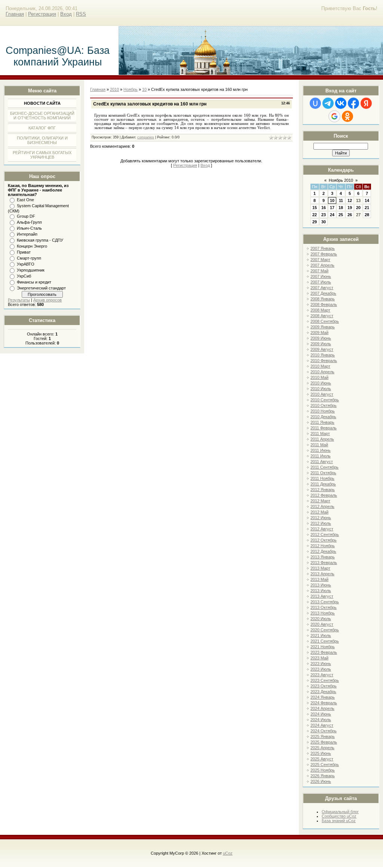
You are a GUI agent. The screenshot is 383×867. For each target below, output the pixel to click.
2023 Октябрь (323, 686)
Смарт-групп (29, 258)
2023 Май (319, 658)
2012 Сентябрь (324, 534)
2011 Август (321, 461)
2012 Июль (320, 523)
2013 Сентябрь (324, 602)
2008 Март (320, 310)
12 (349, 200)
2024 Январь (322, 697)
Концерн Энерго (32, 246)
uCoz (228, 853)
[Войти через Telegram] (328, 103)
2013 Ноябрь (322, 613)
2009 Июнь (320, 338)
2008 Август (321, 315)
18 (340, 207)
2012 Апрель (322, 506)
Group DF (26, 216)
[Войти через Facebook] (353, 103)
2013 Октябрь (323, 607)
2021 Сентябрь (324, 641)
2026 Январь (322, 775)
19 (349, 207)
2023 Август (321, 675)
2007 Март (320, 259)
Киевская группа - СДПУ (40, 240)
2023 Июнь (320, 663)
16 (323, 207)
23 (323, 214)
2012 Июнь (320, 517)
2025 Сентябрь (324, 764)
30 (323, 222)
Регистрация (42, 14)
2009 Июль (320, 343)
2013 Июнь (320, 585)
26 (349, 214)
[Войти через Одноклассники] (347, 116)
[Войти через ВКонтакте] (340, 103)
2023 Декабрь (323, 691)
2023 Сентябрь (324, 680)
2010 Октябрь (323, 405)
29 (314, 222)
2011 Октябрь (323, 473)
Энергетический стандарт (41, 288)
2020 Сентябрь (324, 630)
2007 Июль (320, 282)
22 (314, 214)
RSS (81, 14)
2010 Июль (320, 388)
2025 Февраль (323, 742)
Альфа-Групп (29, 222)
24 (332, 214)
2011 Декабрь (323, 484)
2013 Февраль (323, 562)
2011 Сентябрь (324, 467)
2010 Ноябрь (322, 411)
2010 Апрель (322, 372)
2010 (114, 89)
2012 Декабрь (323, 551)
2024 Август (321, 725)
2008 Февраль (323, 304)
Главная (15, 14)
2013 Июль (320, 590)
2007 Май (319, 271)
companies (145, 137)
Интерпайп (27, 234)
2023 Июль (320, 669)
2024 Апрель (322, 708)
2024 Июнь (320, 714)
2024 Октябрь (323, 731)
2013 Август (321, 596)
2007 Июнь (320, 276)
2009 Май (319, 332)
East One (25, 199)
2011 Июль (320, 456)
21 (367, 207)
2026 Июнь (320, 781)
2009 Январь (322, 327)
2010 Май (319, 377)
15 (314, 207)
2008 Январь (322, 299)
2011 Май (319, 444)
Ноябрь (130, 89)
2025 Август (321, 759)
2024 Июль (320, 719)
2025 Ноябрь (322, 770)
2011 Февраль (323, 428)
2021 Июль (320, 635)
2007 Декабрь (323, 293)
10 (332, 200)
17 (332, 207)
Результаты (19, 300)
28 (367, 214)
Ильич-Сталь (29, 228)
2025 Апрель (322, 747)
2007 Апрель (322, 265)
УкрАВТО (25, 264)
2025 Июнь (320, 753)
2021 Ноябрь (322, 646)
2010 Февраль (323, 360)
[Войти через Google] (334, 116)
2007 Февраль (323, 254)
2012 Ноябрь (322, 545)
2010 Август (321, 394)
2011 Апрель (322, 439)
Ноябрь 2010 (341, 180)
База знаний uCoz (339, 820)
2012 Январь (322, 489)
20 (358, 207)
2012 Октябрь (323, 540)
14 (367, 200)
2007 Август (321, 287)
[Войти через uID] (315, 103)
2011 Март (320, 433)
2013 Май (319, 579)
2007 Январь (322, 248)
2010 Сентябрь (324, 400)
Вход (66, 14)
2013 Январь (322, 557)
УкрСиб (24, 276)
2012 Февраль (323, 495)
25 (340, 214)
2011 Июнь (320, 450)
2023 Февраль (323, 652)
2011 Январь (322, 422)
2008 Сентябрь (324, 321)
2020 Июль (320, 618)
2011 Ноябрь (322, 478)
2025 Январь (322, 736)
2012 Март (320, 501)
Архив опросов (47, 300)
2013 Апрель (322, 574)
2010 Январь (322, 355)
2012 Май (319, 512)
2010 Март (320, 366)
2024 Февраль (323, 703)
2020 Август (321, 624)
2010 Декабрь (323, 416)
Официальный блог (340, 811)
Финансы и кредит (34, 282)
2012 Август (321, 529)
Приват (24, 252)
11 (341, 200)
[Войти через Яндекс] (366, 103)
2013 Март (320, 568)
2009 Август (321, 349)
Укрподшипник (31, 270)
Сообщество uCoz (339, 816)
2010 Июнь (320, 383)
